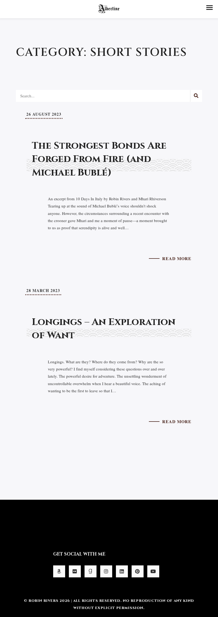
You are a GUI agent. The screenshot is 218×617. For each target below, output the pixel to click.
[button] (209, 7)
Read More (176, 258)
